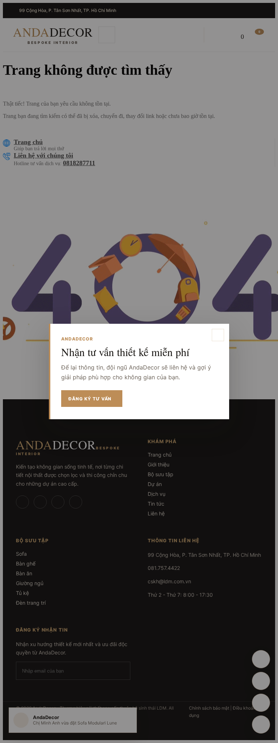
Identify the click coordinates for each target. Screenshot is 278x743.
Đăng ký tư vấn (89, 398)
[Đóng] (218, 335)
